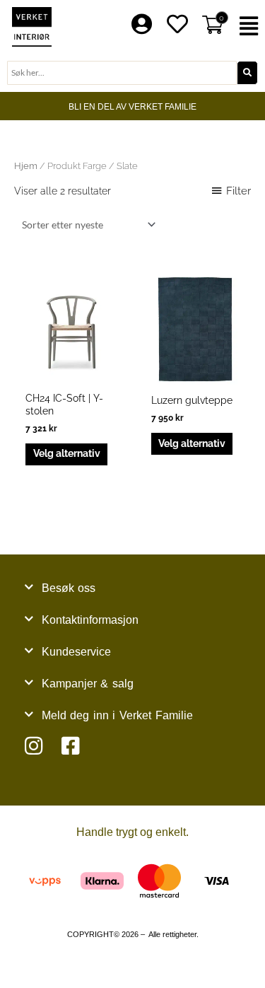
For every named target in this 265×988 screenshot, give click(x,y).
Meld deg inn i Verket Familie (117, 715)
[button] (250, 26)
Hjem (25, 166)
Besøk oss (69, 588)
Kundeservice (76, 652)
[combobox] (122, 73)
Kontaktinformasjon (90, 620)
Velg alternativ (66, 453)
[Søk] (247, 73)
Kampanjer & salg (88, 684)
